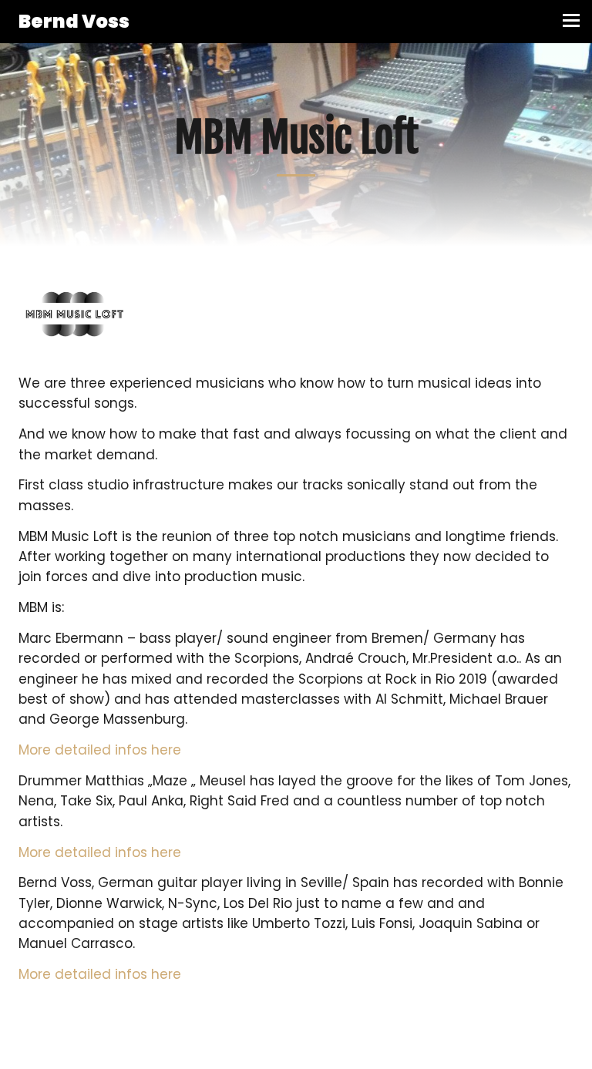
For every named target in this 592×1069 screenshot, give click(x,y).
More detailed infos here (99, 750)
